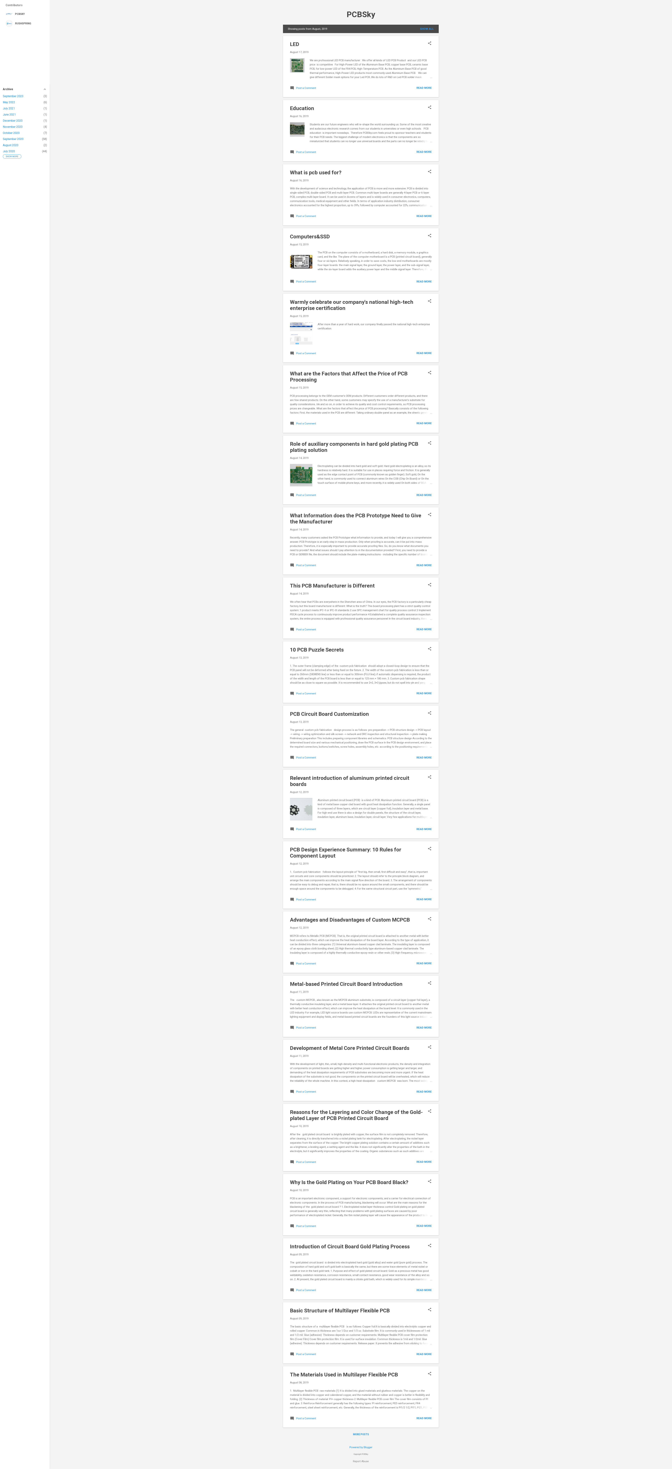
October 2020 (11, 133)
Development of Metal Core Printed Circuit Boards (349, 1048)
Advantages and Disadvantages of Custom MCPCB (350, 920)
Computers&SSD (310, 236)
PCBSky (361, 14)
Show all (427, 28)
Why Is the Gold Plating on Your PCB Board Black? (349, 1182)
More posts (361, 1434)
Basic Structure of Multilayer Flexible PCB (340, 1310)
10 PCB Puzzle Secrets (317, 650)
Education (302, 108)
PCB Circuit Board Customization (329, 714)
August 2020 (10, 145)
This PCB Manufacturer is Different (332, 586)
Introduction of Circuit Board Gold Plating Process (350, 1246)
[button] (430, 43)
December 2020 (13, 120)
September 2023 (13, 96)
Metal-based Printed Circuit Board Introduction (346, 984)
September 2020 (13, 139)
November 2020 (13, 126)
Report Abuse (361, 1461)
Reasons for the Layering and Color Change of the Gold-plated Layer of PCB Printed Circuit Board (356, 1115)
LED (294, 44)
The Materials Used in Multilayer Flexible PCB (344, 1375)
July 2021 (9, 108)
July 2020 (9, 151)
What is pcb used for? (315, 172)
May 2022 (9, 102)
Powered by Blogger (360, 1447)
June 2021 (9, 114)
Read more (424, 87)
